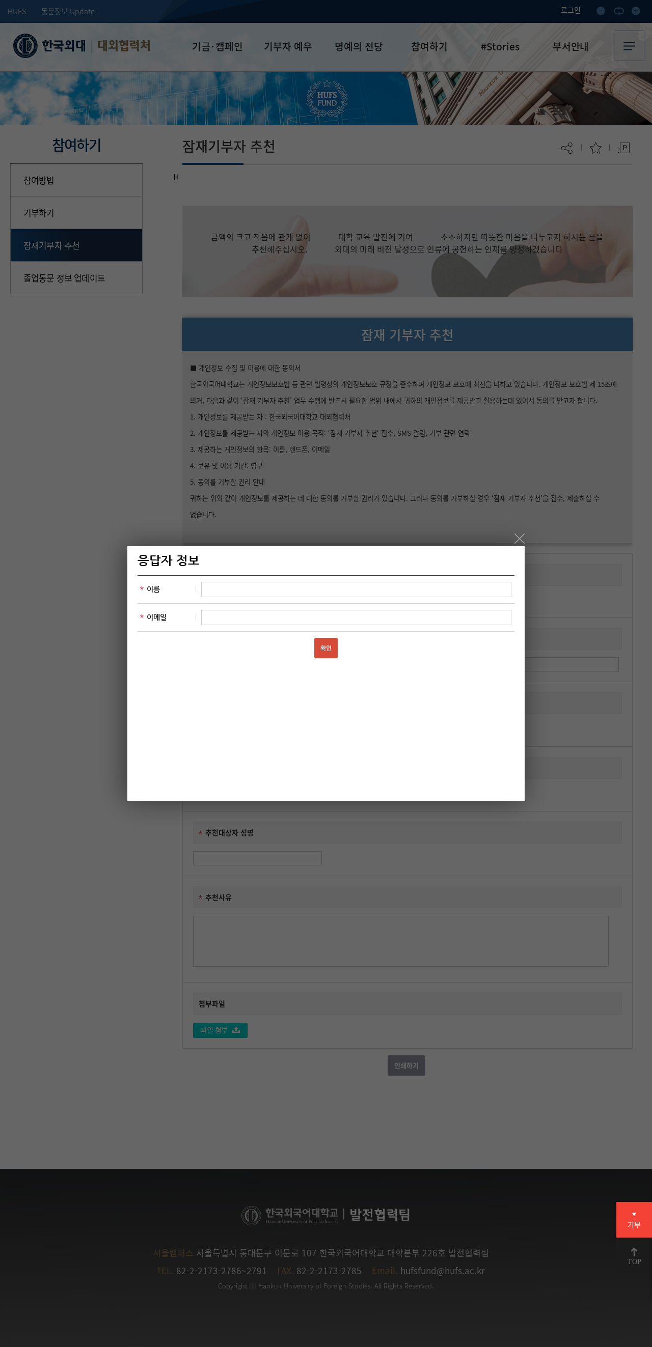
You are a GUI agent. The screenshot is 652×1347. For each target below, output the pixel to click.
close (519, 539)
